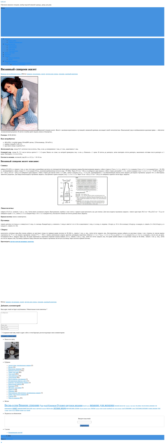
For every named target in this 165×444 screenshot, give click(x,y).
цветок (13, 410)
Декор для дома (10, 52)
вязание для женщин (33, 74)
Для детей (11, 49)
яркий (28, 410)
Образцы (11, 391)
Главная (7, 39)
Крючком (8, 54)
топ (159, 408)
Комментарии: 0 (16, 74)
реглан (104, 408)
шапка (17, 410)
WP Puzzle (9, 439)
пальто (89, 408)
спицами (61, 74)
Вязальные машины (11, 61)
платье (93, 408)
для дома (132, 405)
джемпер (128, 405)
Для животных (13, 51)
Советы (7, 56)
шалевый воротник (71, 74)
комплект (44, 408)
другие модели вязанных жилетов (22, 241)
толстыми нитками (141, 408)
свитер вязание (118, 408)
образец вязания (83, 408)
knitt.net (3, 1)
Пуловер (61, 405)
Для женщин (12, 46)
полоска (97, 408)
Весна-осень (11, 405)
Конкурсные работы (15, 384)
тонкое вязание (153, 408)
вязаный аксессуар (120, 405)
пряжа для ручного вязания (17, 394)
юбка (25, 410)
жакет (14, 408)
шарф (21, 410)
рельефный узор (110, 408)
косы (48, 408)
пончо (101, 408)
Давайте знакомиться (15, 42)
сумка (133, 408)
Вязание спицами (29, 405)
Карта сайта (12, 40)
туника (6, 410)
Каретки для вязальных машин (18, 382)
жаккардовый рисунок (25, 408)
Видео (10, 59)
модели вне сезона (52, 74)
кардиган (39, 408)
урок (10, 410)
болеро (88, 405)
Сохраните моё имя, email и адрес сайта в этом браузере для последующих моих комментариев (33, 332)
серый (123, 408)
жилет (43, 74)
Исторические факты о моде (17, 381)
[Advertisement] (82, 23)
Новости (11, 389)
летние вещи (59, 408)
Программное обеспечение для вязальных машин (24, 393)
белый (84, 405)
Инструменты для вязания (16, 379)
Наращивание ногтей (15, 432)
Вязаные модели (10, 44)
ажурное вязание (74, 405)
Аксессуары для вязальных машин (19, 63)
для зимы (138, 405)
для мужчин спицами (148, 405)
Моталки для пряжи (18, 64)
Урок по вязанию (14, 58)
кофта (51, 408)
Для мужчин (12, 47)
